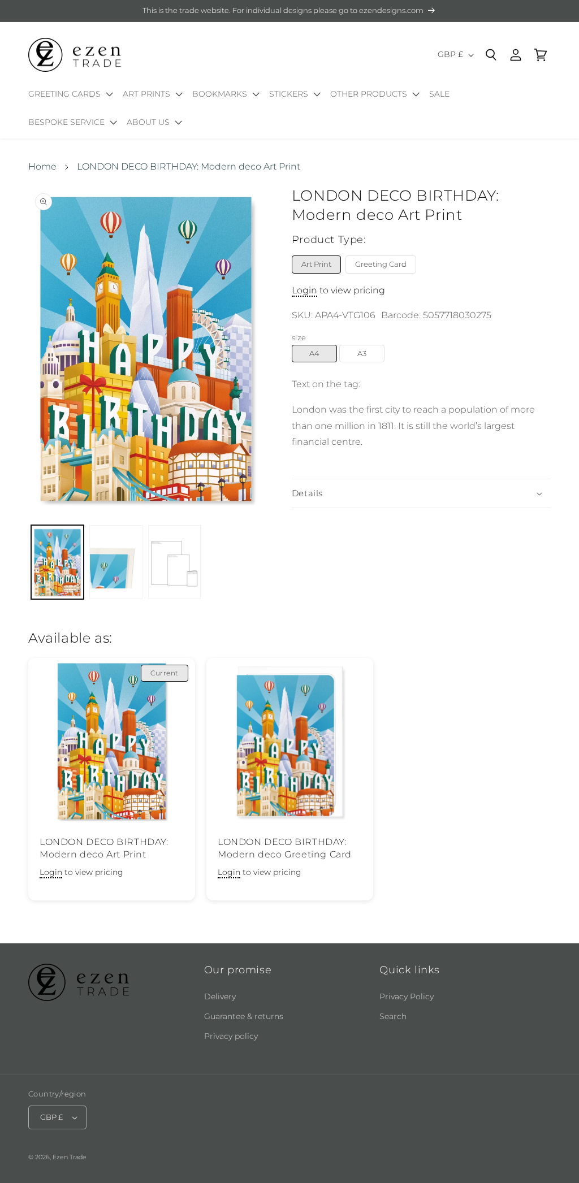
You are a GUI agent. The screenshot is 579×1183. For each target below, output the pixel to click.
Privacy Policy (406, 996)
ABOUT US (148, 122)
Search (393, 1016)
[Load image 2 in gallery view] (115, 562)
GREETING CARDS (64, 94)
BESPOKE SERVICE (66, 122)
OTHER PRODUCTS (368, 94)
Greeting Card (381, 263)
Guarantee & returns (243, 1016)
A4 (314, 353)
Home (42, 166)
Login (304, 290)
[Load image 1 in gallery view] (57, 562)
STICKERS (288, 94)
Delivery (220, 996)
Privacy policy (231, 1036)
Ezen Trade (70, 1157)
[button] (68, 96)
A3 (361, 353)
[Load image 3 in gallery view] (174, 562)
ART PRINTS (146, 94)
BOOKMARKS (219, 94)
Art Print (316, 263)
